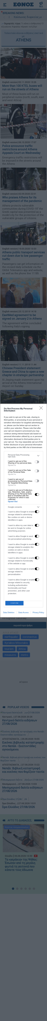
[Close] (41, 408)
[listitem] (23, 456)
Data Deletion (8, 612)
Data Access (23, 612)
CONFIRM (14, 603)
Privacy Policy (38, 612)
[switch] (37, 462)
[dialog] (23, 510)
